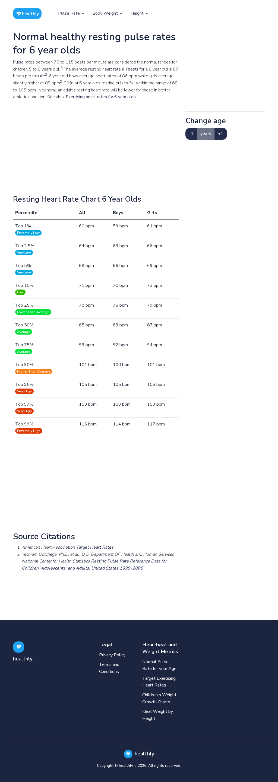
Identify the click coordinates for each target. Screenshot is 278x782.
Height (138, 13)
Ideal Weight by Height (157, 714)
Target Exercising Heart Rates (159, 681)
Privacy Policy (112, 655)
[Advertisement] (96, 148)
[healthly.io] (18, 647)
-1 (191, 134)
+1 (220, 134)
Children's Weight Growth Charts (159, 698)
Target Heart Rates (94, 547)
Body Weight (105, 13)
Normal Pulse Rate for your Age (159, 665)
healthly (30, 14)
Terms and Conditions (109, 668)
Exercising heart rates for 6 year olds (101, 97)
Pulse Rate (69, 13)
